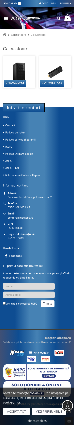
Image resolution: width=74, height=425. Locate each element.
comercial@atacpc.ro (20, 217)
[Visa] (30, 359)
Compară (13, 3)
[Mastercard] (44, 359)
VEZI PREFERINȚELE (49, 411)
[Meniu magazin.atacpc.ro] (7, 18)
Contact (10, 125)
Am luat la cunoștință (21, 304)
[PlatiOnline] (58, 352)
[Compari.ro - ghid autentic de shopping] (22, 313)
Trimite (47, 303)
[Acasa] (4, 35)
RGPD (8, 146)
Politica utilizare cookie (19, 154)
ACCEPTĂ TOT (16, 411)
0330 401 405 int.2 (19, 207)
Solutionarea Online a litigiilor (23, 175)
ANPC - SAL (12, 168)
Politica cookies (36, 421)
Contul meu (48, 3)
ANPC (8, 161)
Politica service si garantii (20, 139)
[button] (67, 405)
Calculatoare (18, 35)
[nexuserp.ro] (17, 352)
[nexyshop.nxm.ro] (38, 352)
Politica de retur (15, 132)
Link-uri (64, 3)
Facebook (15, 255)
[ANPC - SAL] (37, 372)
